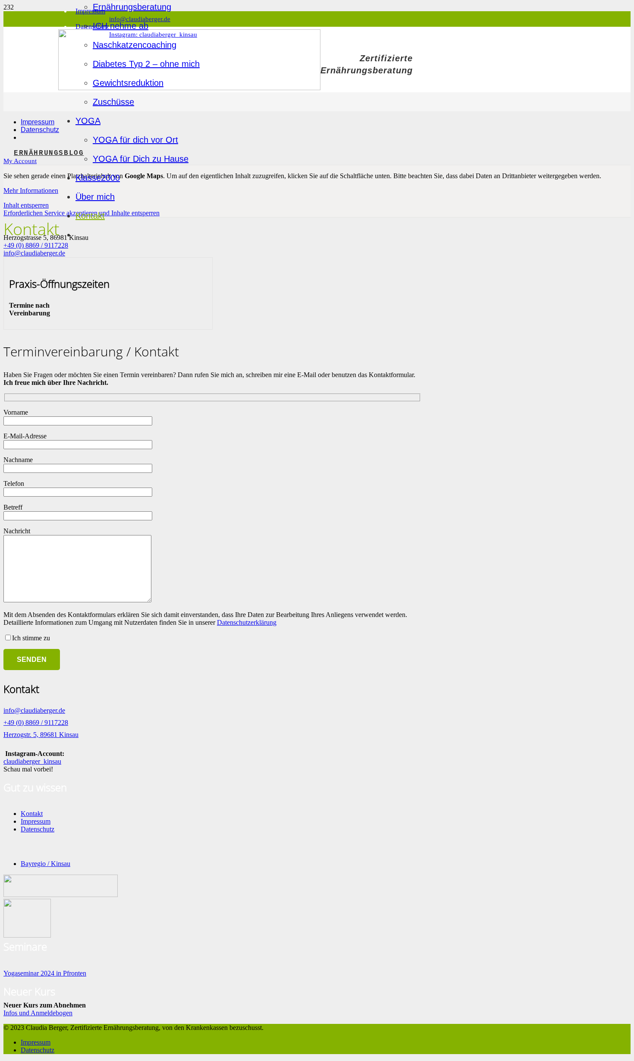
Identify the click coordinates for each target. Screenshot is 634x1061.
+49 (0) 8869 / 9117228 (35, 245)
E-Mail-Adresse (25, 436)
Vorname (15, 412)
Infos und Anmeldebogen (37, 1013)
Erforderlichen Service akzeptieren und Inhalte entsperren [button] (81, 213)
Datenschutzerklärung (246, 622)
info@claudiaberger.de (34, 253)
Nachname (18, 459)
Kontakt (32, 813)
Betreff (12, 507)
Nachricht (16, 531)
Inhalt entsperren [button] (26, 205)
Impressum (35, 821)
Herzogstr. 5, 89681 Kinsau (40, 734)
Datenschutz (37, 829)
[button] (20, 160)
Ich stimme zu (31, 638)
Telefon (13, 483)
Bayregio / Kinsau (45, 863)
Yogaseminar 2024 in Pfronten (44, 973)
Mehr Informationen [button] (30, 190)
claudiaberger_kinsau (32, 761)
